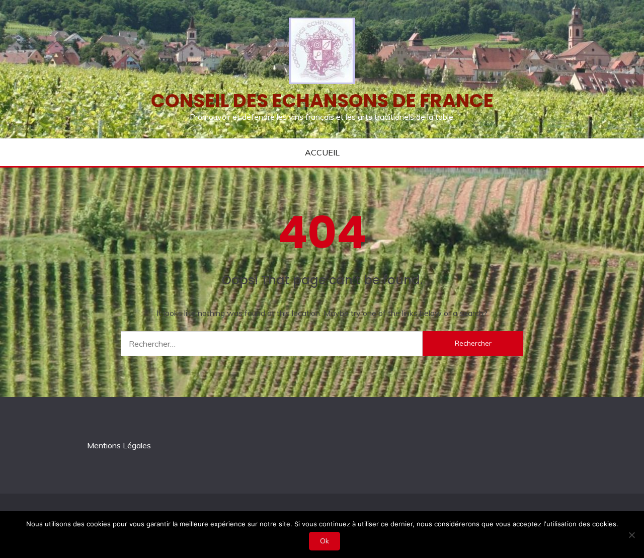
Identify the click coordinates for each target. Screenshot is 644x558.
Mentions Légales (119, 445)
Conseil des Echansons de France (322, 101)
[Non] (631, 535)
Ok (324, 540)
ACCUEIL (322, 152)
